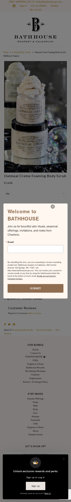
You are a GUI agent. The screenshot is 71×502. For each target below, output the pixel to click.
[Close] (53, 207)
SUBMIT (35, 288)
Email (11, 242)
